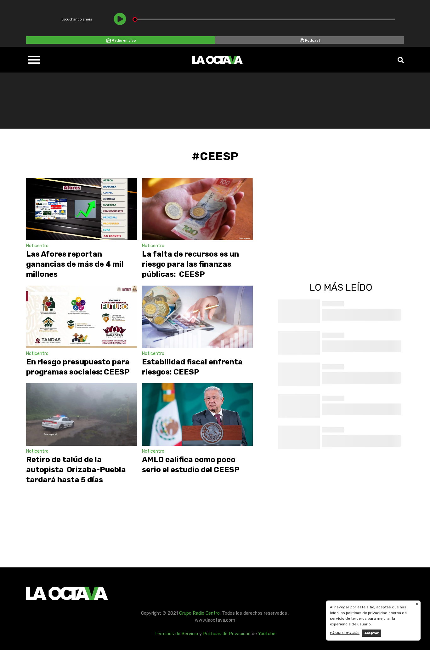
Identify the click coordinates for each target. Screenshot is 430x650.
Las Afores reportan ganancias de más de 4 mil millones (75, 264)
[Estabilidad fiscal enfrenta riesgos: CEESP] (197, 317)
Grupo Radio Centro (199, 613)
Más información (344, 633)
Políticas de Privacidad (227, 633)
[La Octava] (217, 60)
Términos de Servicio (176, 633)
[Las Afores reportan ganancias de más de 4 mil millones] (81, 209)
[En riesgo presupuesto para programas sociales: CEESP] (81, 317)
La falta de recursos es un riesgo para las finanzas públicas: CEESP (190, 264)
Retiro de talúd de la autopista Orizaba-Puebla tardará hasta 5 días (76, 469)
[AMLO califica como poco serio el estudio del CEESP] (197, 414)
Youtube (266, 633)
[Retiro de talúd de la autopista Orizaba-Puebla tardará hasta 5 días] (81, 414)
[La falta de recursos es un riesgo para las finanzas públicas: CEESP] (197, 209)
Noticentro (37, 245)
